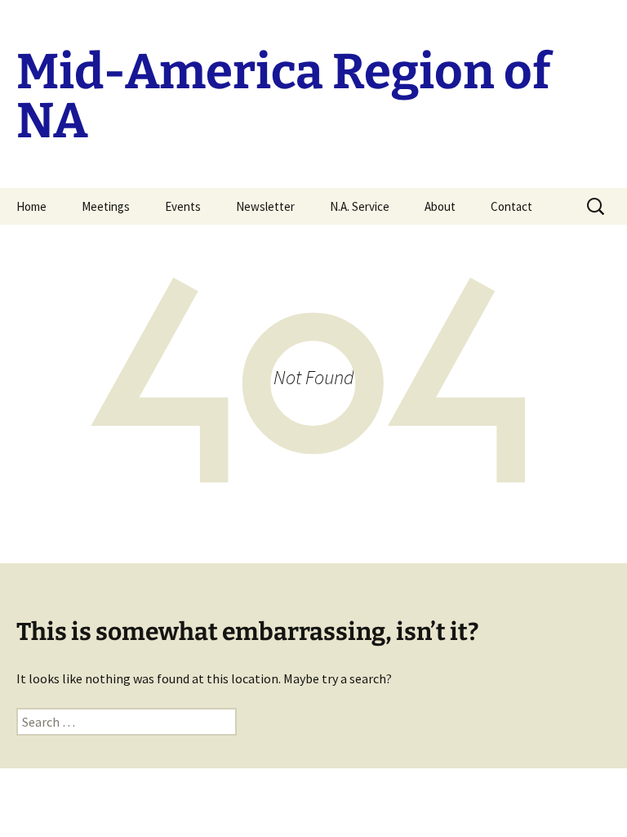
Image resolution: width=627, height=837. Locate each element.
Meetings (106, 206)
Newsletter (265, 206)
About (440, 206)
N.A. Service (359, 206)
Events (183, 206)
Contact (511, 206)
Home (31, 206)
